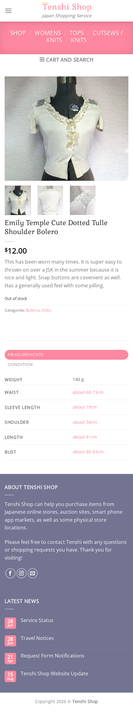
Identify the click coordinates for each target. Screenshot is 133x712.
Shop (18, 33)
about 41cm (85, 437)
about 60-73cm (88, 392)
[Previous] (14, 128)
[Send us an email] (33, 573)
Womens (48, 33)
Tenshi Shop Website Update (54, 674)
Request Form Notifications (52, 656)
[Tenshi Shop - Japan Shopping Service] (66, 7)
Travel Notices (37, 638)
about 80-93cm (88, 452)
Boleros (33, 310)
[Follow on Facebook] (10, 573)
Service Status (37, 620)
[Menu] (8, 10)
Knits (79, 40)
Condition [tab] (20, 364)
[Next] (118, 128)
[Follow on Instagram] (21, 573)
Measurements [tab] (26, 354)
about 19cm (85, 407)
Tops (77, 33)
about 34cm (85, 422)
